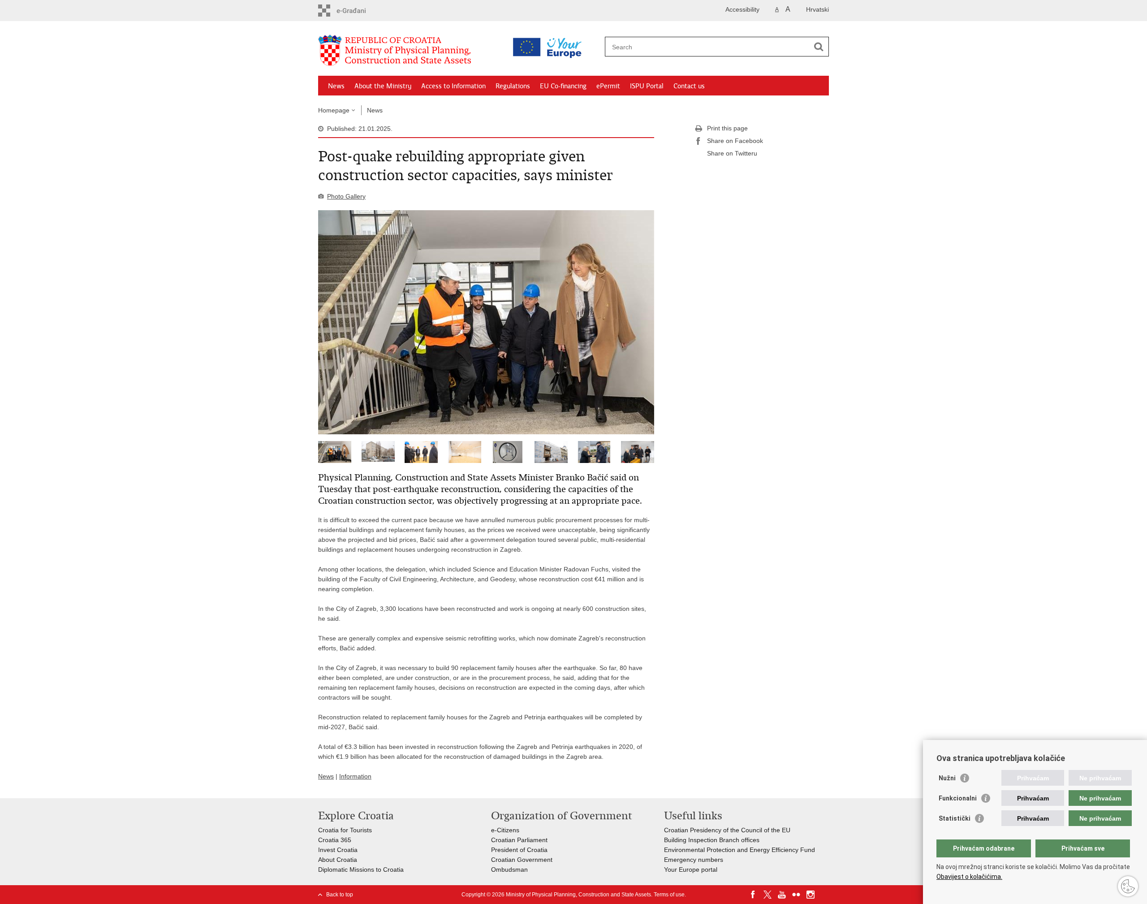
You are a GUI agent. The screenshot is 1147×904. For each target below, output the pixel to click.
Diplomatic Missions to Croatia (361, 869)
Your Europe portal (690, 869)
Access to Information (453, 86)
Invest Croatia (338, 849)
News (336, 86)
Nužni (947, 778)
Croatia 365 (334, 839)
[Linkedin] (825, 895)
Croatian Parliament (519, 839)
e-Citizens (505, 830)
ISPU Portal (647, 86)
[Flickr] (796, 895)
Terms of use (669, 894)
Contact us (689, 86)
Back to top (339, 894)
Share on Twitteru (732, 153)
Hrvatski (817, 9)
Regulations (513, 86)
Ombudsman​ (509, 869)
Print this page (727, 128)
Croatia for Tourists (345, 830)
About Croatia (337, 859)
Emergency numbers (693, 859)
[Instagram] (810, 895)
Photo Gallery (346, 196)
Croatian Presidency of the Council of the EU (727, 830)
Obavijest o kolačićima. (969, 876)
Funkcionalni (958, 798)
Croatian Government (521, 859)
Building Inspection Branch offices (711, 839)
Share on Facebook (735, 140)
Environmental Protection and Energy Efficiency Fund (739, 849)
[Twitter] (767, 895)
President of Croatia (519, 849)
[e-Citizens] (356, 10)
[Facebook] (753, 895)
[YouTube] (782, 895)
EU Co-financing (563, 86)
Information (355, 776)
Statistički (954, 818)
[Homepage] (407, 51)
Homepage (333, 110)
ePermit (608, 86)
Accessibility (742, 9)
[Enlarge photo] (486, 322)
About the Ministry (382, 86)
